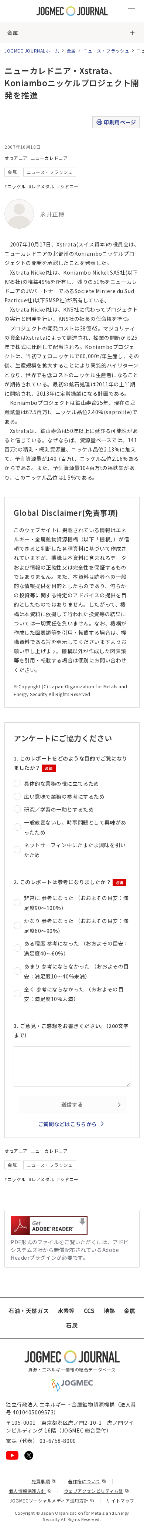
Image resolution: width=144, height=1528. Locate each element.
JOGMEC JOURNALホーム (31, 50)
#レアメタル (41, 186)
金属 (12, 32)
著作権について (87, 1481)
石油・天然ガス (28, 1310)
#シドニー (68, 186)
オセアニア (16, 158)
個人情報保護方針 (30, 1491)
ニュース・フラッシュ (106, 50)
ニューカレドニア (49, 158)
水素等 (66, 1310)
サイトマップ (120, 1500)
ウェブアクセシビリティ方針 (96, 1491)
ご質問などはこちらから (67, 1124)
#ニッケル (15, 186)
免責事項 (43, 1481)
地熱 (109, 1310)
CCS (89, 1310)
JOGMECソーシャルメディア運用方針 (52, 1500)
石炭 (72, 1325)
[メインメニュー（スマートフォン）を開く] (131, 11)
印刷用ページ (120, 122)
